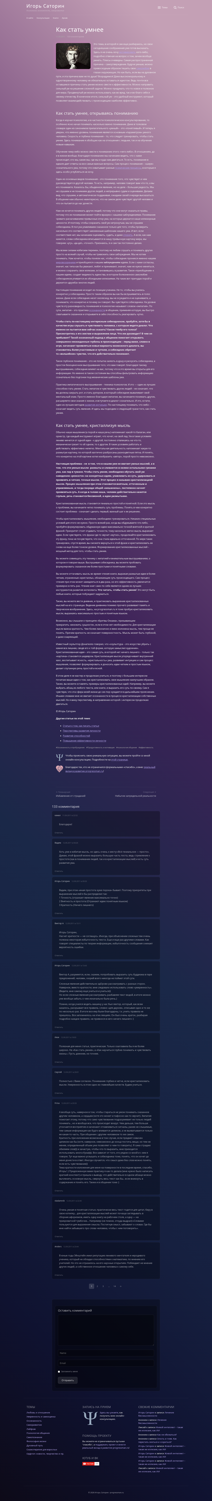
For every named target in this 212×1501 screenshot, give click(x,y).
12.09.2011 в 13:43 (79, 965)
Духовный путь (35, 1445)
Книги (55, 18)
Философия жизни (36, 1441)
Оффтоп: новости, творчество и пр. (45, 1453)
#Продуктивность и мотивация (100, 747)
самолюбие (142, 68)
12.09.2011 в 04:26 (70, 842)
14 (114, 1286)
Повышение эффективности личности (84, 740)
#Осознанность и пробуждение (70, 747)
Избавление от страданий (70, 795)
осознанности (97, 310)
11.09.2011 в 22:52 (70, 815)
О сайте (29, 18)
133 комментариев (75, 36)
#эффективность (146, 747)
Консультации (43, 18)
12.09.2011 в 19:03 (68, 1037)
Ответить (59, 832)
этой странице (119, 759)
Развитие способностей (76, 735)
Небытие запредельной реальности (135, 795)
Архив (64, 18)
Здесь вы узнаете (109, 1412)
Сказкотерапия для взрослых (42, 1449)
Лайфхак (31, 1428)
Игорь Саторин (45, 6)
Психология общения (38, 1433)
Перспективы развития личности (82, 730)
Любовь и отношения (38, 1412)
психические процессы (128, 167)
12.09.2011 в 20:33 (69, 1103)
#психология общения (126, 747)
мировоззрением (66, 262)
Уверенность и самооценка (41, 1416)
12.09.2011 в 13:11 (73, 923)
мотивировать (127, 52)
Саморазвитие (34, 1424)
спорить (128, 235)
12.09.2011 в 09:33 (79, 881)
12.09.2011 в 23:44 (71, 1246)
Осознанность (34, 1420)
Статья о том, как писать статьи (81, 725)
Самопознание (34, 1437)
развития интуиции (96, 404)
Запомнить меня (69, 1371)
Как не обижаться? (167, 1434)
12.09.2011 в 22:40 (74, 1200)
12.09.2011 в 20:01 (71, 1072)
